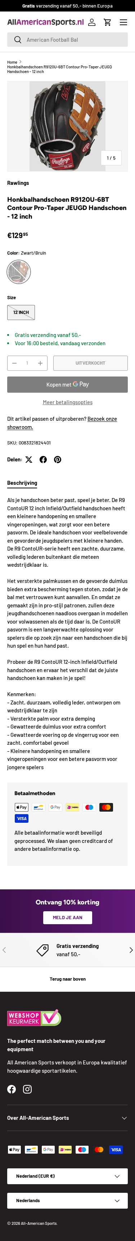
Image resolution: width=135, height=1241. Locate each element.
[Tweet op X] (29, 459)
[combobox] (67, 39)
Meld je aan (67, 917)
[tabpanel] (67, 633)
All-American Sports (39, 1223)
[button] (108, 22)
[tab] (22, 482)
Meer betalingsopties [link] (68, 402)
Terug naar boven (68, 979)
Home (12, 62)
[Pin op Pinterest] (57, 459)
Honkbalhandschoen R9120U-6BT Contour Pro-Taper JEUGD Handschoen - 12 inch (59, 69)
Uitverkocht (90, 363)
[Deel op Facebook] (43, 459)
